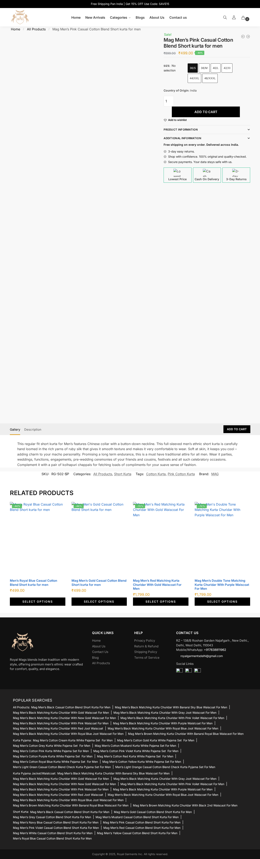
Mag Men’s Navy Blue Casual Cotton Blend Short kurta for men (55, 822)
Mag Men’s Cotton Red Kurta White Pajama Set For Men (135, 756)
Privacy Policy (144, 640)
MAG (215, 474)
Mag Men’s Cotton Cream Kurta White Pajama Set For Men (73, 740)
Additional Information (182, 138)
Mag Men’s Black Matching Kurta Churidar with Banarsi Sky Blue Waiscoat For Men (171, 707)
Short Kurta (122, 474)
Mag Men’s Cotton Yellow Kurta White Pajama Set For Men (141, 761)
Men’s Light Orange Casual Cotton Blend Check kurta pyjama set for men (165, 767)
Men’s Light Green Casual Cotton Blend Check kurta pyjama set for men (62, 767)
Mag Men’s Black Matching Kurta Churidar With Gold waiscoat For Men (61, 712)
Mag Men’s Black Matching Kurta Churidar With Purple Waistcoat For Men (163, 723)
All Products (36, 29)
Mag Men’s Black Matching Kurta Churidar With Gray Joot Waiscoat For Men (164, 712)
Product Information (181, 129)
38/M (204, 68)
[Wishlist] (59, 508)
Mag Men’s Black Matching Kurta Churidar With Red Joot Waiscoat (58, 728)
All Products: (21, 707)
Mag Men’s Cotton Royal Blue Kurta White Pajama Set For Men (55, 761)
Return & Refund (146, 646)
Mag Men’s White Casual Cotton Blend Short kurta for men (52, 833)
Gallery (15, 429)
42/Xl (227, 68)
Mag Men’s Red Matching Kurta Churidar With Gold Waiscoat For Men (157, 585)
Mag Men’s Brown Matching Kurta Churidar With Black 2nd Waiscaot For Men (185, 805)
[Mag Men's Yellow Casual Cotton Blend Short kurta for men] (248, 36)
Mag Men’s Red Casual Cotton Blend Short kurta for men (141, 827)
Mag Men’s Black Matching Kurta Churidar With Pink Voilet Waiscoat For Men (172, 718)
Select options (37, 601)
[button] (177, 120)
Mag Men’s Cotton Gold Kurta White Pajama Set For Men (155, 740)
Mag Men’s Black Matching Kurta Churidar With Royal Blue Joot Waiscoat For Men (163, 728)
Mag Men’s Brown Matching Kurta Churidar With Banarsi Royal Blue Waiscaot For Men (186, 733)
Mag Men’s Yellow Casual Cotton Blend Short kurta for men (137, 833)
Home (15, 29)
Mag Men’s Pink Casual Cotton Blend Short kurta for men (141, 822)
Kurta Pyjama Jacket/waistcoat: (34, 773)
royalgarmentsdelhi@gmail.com (201, 656)
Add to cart (205, 112)
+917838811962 (215, 650)
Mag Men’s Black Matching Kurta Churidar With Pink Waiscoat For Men (61, 723)
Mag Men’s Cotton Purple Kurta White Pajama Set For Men (52, 756)
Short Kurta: (21, 811)
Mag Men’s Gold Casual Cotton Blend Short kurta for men (99, 583)
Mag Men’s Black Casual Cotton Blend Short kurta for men (70, 707)
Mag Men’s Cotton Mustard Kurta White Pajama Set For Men (135, 745)
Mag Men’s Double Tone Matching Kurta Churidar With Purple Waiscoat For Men (222, 585)
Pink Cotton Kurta (181, 474)
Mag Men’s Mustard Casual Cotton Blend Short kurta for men (137, 817)
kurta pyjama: (22, 740)
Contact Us (100, 652)
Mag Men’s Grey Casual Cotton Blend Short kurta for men (52, 817)
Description (32, 429)
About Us (98, 646)
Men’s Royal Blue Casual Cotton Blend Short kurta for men (33, 583)
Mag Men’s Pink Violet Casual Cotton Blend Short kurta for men (56, 827)
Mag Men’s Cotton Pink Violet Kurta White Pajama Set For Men (135, 751)
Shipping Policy (145, 652)
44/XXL (194, 78)
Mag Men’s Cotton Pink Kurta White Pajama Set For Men (51, 751)
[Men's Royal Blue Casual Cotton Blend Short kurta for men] (243, 36)
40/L (215, 68)
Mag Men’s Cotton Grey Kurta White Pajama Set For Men (51, 745)
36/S (193, 68)
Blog (95, 657)
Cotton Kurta (156, 474)
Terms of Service (146, 657)
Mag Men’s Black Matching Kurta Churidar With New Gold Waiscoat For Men (64, 718)
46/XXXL (210, 78)
